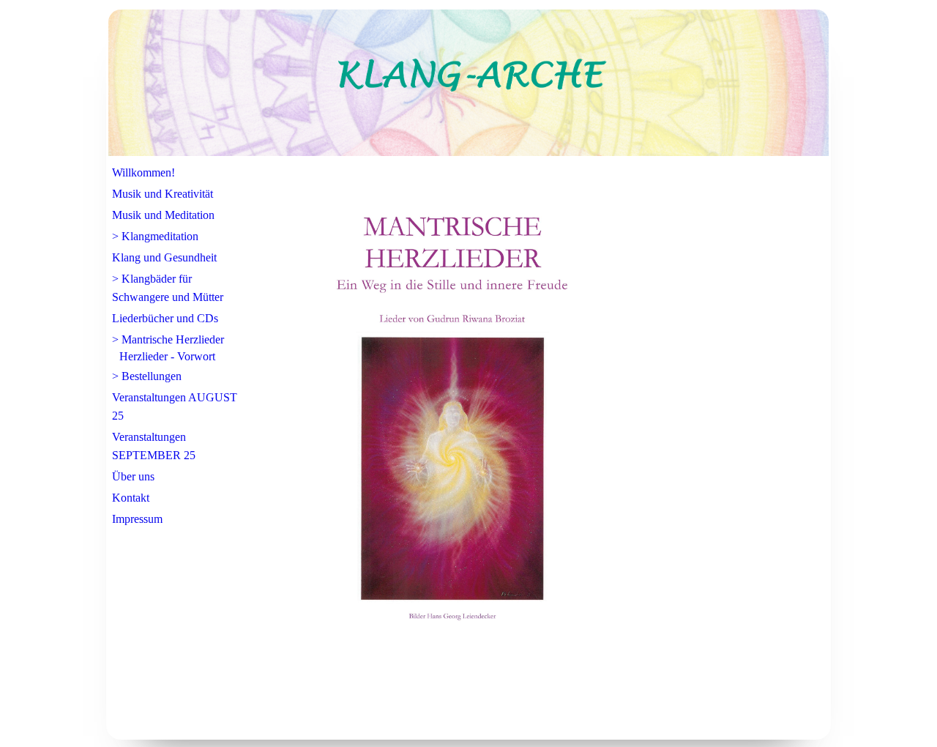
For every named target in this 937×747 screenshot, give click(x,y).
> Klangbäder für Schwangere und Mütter (167, 287)
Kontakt (130, 497)
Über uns (133, 476)
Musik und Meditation (163, 215)
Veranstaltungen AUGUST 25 (174, 406)
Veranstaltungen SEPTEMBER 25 (153, 446)
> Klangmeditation (155, 236)
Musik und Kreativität (162, 193)
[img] (468, 83)
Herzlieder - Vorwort (167, 356)
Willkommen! (143, 172)
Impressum (137, 519)
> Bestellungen (147, 376)
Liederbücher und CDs (165, 318)
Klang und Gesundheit (164, 257)
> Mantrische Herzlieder (168, 339)
